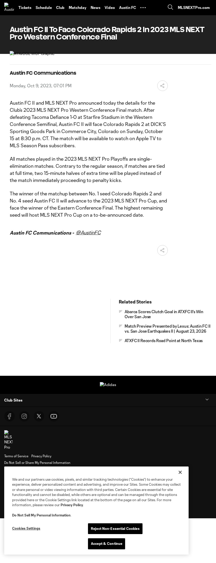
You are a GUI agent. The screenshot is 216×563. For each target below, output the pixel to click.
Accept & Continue (106, 543)
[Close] (180, 472)
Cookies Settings (26, 528)
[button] (143, 7)
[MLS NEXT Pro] (8, 440)
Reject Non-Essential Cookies (115, 528)
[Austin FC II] (9, 8)
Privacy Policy (72, 505)
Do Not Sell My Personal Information (41, 515)
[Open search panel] (170, 8)
